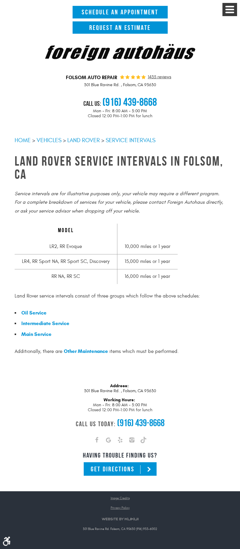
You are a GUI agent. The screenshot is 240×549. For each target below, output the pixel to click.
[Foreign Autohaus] (120, 59)
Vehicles (49, 140)
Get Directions (113, 468)
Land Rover (83, 140)
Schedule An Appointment (120, 12)
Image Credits (120, 498)
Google (108, 441)
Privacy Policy (120, 508)
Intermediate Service (45, 323)
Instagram (131, 441)
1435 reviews (159, 77)
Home (23, 140)
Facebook (96, 441)
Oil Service (34, 313)
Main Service (36, 334)
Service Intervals (130, 140)
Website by (120, 519)
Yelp (120, 441)
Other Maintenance (86, 351)
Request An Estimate (120, 27)
